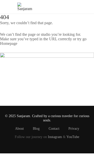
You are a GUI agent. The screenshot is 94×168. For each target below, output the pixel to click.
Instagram (55, 137)
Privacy (73, 128)
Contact (54, 128)
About (19, 128)
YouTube (72, 137)
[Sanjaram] (24, 6)
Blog (36, 128)
